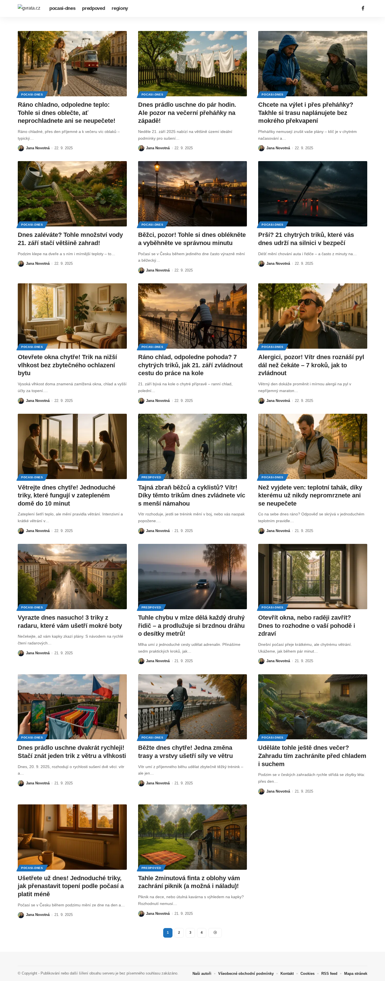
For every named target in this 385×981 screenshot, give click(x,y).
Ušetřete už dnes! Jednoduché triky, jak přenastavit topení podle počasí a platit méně (71, 886)
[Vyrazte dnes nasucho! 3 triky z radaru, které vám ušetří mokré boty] (72, 576)
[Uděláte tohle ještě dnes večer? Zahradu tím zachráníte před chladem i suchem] (312, 707)
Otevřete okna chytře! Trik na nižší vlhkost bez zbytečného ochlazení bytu (67, 365)
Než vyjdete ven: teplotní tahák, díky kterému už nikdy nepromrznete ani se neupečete (310, 495)
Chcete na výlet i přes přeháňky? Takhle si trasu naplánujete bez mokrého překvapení (305, 112)
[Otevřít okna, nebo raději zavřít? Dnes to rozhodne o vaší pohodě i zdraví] (312, 576)
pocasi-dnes (32, 94)
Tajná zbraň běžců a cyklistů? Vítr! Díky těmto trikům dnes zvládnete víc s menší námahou (191, 495)
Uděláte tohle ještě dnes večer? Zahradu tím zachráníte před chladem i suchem (312, 755)
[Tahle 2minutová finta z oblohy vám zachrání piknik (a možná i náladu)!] (192, 837)
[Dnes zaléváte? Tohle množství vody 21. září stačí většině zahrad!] (72, 193)
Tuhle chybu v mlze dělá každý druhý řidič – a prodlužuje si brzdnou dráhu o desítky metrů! (191, 625)
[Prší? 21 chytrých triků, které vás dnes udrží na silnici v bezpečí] (312, 193)
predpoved (151, 477)
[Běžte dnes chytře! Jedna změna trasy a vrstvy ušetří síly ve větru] (192, 707)
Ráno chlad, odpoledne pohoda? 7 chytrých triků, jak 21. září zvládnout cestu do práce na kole (190, 365)
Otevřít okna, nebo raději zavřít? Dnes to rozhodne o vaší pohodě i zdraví (306, 625)
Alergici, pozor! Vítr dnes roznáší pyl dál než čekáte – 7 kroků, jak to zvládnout (311, 365)
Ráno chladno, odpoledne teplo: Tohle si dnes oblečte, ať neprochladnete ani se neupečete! (66, 112)
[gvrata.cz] (29, 8)
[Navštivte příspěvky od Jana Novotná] (21, 148)
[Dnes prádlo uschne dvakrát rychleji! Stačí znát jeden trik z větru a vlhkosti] (72, 707)
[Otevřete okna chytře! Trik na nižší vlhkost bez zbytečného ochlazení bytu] (72, 316)
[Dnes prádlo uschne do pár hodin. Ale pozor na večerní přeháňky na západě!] (192, 63)
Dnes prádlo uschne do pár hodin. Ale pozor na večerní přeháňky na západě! (187, 112)
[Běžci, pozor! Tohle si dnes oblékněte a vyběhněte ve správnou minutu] (192, 193)
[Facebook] (363, 8)
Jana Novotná (38, 148)
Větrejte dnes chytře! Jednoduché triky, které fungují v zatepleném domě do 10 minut (66, 495)
